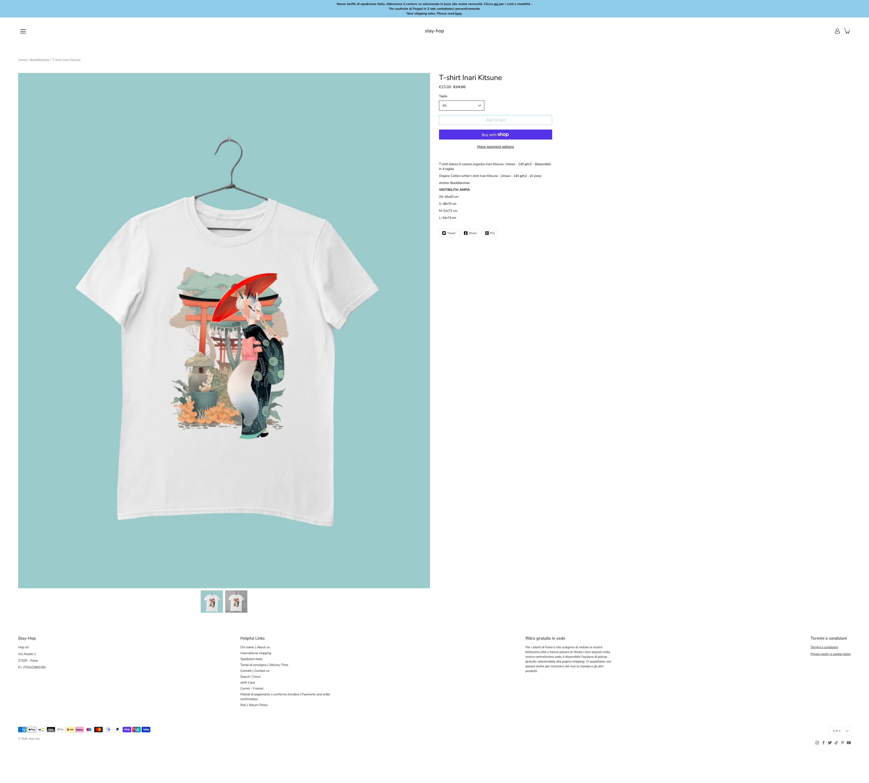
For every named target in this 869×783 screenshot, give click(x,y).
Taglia (443, 96)
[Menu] (23, 31)
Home (22, 60)
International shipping (255, 653)
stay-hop (434, 31)
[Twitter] (830, 742)
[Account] (837, 31)
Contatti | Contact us (255, 671)
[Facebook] (823, 742)
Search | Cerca (250, 677)
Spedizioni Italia (251, 659)
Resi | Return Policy (254, 705)
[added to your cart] (847, 31)
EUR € (837, 731)
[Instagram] (817, 742)
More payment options (495, 146)
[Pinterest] (842, 742)
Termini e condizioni (824, 647)
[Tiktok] (836, 742)
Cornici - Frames (251, 688)
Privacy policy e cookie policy (831, 654)
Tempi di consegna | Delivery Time (264, 665)
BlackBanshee (39, 60)
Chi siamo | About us (255, 647)
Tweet (451, 233)
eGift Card (247, 682)
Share (473, 233)
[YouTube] (849, 742)
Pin (492, 233)
